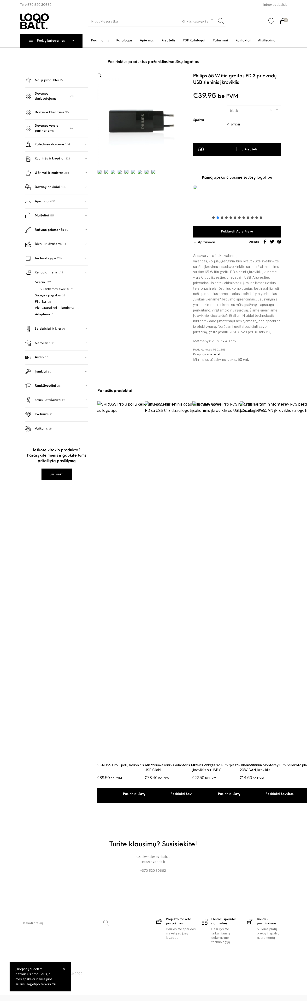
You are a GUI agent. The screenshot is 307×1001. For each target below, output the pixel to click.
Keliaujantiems (46, 272)
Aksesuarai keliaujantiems (54, 308)
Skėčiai (40, 282)
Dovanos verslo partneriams (46, 128)
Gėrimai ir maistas (49, 173)
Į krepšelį (249, 149)
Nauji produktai (47, 80)
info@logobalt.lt (275, 4)
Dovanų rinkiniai (47, 187)
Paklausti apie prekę (237, 231)
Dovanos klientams (49, 112)
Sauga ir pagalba (48, 295)
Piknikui (41, 301)
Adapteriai (43, 314)
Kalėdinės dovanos (49, 144)
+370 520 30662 (39, 4)
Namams (41, 343)
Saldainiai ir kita (48, 328)
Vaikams (41, 428)
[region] (237, 202)
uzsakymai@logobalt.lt (153, 857)
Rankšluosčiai (45, 385)
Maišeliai (42, 215)
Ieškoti (106, 923)
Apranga (42, 201)
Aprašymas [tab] (206, 242)
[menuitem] (99, 40)
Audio (39, 357)
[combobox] (197, 20)
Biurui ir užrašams (48, 244)
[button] (141, 75)
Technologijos (45, 258)
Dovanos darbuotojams (45, 96)
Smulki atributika (48, 400)
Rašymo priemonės (49, 230)
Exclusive (42, 414)
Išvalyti (235, 125)
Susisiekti (57, 474)
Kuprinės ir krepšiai (50, 158)
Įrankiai (41, 371)
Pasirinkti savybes (137, 794)
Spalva (198, 120)
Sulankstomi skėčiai (54, 289)
